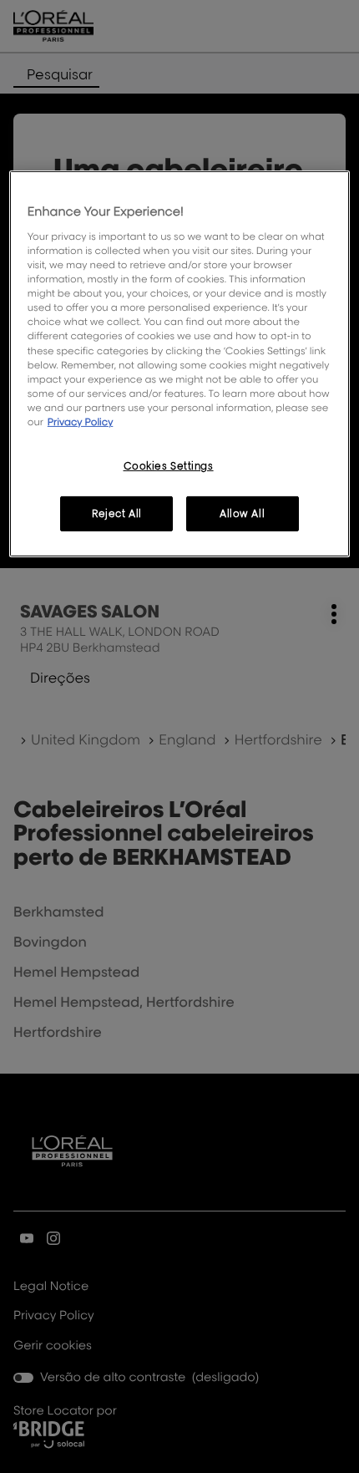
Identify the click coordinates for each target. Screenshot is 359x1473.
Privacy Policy (81, 421)
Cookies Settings (169, 466)
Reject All (117, 513)
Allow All (242, 513)
